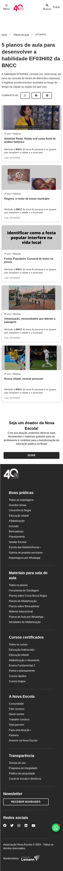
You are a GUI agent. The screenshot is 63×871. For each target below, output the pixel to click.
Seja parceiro (16, 724)
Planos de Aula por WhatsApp (27, 616)
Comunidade (16, 703)
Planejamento (17, 536)
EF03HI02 (15, 157)
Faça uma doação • (20, 730)
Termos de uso (17, 763)
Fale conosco (16, 709)
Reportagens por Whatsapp (24, 557)
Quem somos (16, 714)
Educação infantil (19, 515)
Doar (31, 455)
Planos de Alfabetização (23, 601)
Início (4, 34)
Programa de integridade (23, 768)
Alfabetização (17, 521)
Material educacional (21, 611)
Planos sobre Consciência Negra (28, 595)
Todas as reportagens (21, 500)
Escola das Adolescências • (25, 547)
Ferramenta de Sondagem (24, 590)
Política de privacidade (22, 773)
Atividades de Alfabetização (25, 622)
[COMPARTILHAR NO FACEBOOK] (36, 95)
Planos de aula (21, 34)
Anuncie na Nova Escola (23, 740)
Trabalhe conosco (19, 719)
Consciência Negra (20, 510)
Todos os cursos (18, 644)
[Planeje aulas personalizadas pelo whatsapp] (56, 827)
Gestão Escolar (17, 542)
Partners (14, 735)
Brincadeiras (16, 531)
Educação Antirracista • (22, 649)
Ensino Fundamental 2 (22, 665)
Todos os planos (18, 585)
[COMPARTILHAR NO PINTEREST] (47, 95)
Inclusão (14, 526)
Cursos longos (17, 681)
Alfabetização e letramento (24, 660)
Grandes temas (17, 505)
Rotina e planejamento (22, 670)
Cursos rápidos (17, 676)
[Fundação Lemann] (30, 858)
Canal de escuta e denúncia (25, 778)
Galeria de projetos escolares (25, 552)
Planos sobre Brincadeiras (24, 606)
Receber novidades (26, 801)
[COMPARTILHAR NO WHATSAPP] (25, 95)
